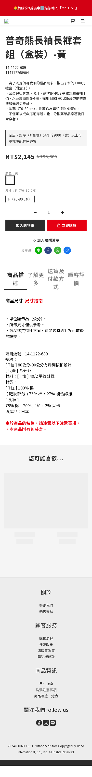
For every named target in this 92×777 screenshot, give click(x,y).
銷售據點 (46, 611)
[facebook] (48, 250)
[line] (38, 250)
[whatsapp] (57, 250)
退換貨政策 (46, 650)
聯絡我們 (46, 605)
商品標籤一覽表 (46, 695)
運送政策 (46, 644)
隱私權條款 (46, 656)
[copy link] (67, 250)
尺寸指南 (34, 300)
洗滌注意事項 (46, 689)
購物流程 (46, 638)
